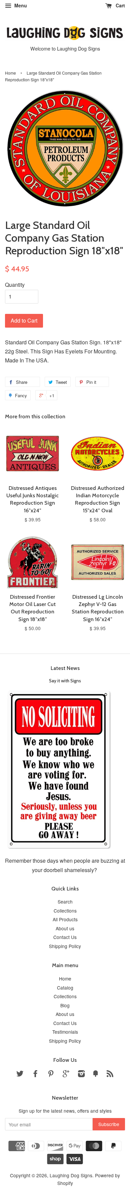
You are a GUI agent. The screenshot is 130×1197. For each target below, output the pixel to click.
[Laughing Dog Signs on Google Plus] (66, 1074)
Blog (65, 1005)
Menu (20, 5)
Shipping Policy (65, 946)
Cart (119, 5)
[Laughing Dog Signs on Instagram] (81, 1074)
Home (10, 73)
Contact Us (65, 937)
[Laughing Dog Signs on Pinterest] (50, 1074)
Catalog (65, 987)
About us (65, 928)
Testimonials (65, 1031)
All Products (65, 919)
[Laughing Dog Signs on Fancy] (95, 1074)
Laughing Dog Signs (71, 1175)
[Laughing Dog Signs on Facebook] (35, 1074)
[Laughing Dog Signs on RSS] (110, 1074)
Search (65, 901)
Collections (65, 910)
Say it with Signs (65, 680)
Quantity (15, 284)
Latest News (65, 668)
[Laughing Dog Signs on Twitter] (20, 1074)
